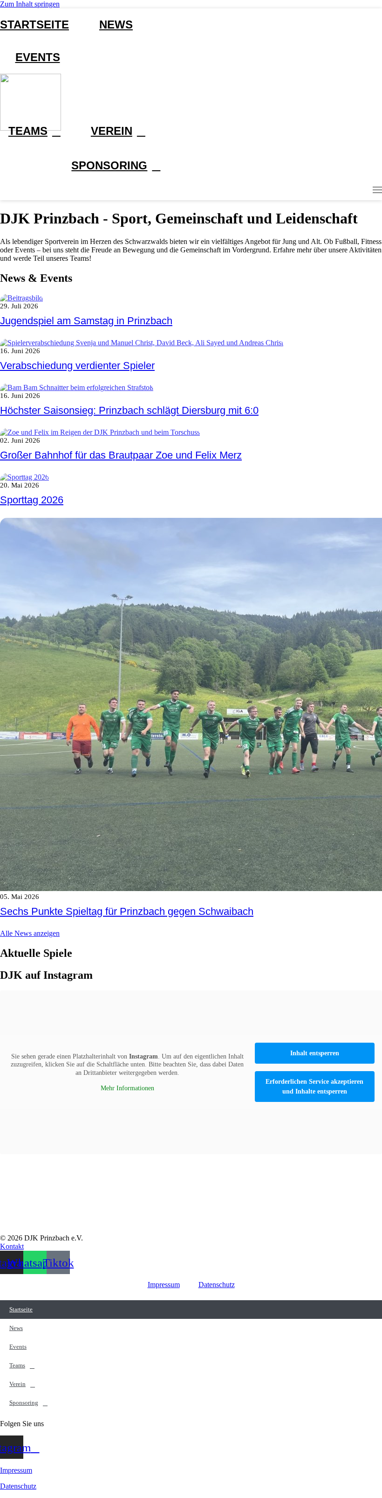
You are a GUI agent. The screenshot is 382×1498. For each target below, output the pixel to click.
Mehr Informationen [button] (127, 1088)
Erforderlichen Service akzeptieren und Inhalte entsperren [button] (314, 1086)
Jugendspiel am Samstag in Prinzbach (86, 321)
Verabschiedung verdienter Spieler (77, 365)
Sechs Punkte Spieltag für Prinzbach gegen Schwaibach (126, 911)
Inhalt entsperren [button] (314, 1053)
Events (37, 57)
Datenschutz (216, 1285)
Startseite (34, 24)
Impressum (164, 1285)
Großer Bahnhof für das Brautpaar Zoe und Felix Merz (121, 455)
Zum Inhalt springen (30, 4)
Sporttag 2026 (31, 500)
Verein (111, 131)
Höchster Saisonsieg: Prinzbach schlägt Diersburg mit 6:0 (129, 410)
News (116, 24)
